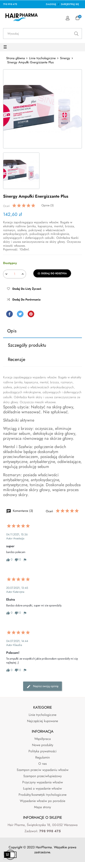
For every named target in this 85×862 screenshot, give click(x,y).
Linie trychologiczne (42, 714)
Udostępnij (9, 314)
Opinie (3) (47, 205)
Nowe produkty (42, 745)
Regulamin (42, 757)
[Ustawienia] (68, 18)
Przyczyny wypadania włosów (42, 782)
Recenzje (16, 359)
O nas (42, 763)
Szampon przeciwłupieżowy (42, 776)
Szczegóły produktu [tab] (27, 345)
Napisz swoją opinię (45, 686)
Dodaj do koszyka (53, 273)
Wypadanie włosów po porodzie (42, 800)
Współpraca (42, 738)
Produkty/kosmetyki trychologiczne (42, 794)
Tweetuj (20, 314)
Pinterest (31, 314)
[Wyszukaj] (76, 33)
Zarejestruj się (70, 4)
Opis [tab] (12, 330)
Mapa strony (42, 807)
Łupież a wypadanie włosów (42, 788)
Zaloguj (51, 4)
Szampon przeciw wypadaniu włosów (42, 769)
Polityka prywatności (42, 751)
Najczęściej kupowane (42, 721)
